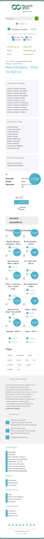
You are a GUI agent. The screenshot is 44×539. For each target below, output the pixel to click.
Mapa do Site (12, 516)
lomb (26, 360)
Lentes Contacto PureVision (17, 110)
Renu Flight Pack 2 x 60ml (31, 285)
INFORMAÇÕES (29, 50)
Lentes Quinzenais (14, 129)
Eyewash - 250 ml (13, 331)
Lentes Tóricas (12, 136)
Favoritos (14, 251)
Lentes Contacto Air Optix (17, 91)
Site (18, 534)
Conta (29, 37)
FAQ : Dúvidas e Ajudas (16, 457)
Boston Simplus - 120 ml (30, 243)
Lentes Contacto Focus (16, 100)
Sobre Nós (11, 454)
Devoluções (11, 513)
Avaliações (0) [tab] (15, 222)
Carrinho (17, 40)
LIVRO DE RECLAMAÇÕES (17, 471)
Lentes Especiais (13, 148)
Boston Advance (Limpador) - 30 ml (13, 243)
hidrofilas (10, 369)
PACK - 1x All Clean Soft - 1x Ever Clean (13, 286)
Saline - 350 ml (31, 309)
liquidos (9, 355)
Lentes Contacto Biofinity (16, 93)
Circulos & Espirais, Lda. (22, 531)
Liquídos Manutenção (21, 61)
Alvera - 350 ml (31, 331)
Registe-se (33, 34)
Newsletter (11, 501)
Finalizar (28, 40)
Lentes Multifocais (14, 139)
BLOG (9, 54)
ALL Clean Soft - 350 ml (31, 262)
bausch (19, 360)
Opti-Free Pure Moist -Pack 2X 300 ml (13, 311)
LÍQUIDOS (27, 47)
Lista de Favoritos (14, 499)
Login (9, 494)
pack (18, 369)
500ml (20, 365)
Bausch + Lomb (28, 184)
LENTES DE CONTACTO (14, 47)
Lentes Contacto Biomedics (17, 96)
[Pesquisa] (36, 18)
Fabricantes (11, 480)
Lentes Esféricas (13, 143)
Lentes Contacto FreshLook (17, 105)
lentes (30, 355)
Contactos (11, 511)
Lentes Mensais (13, 132)
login (24, 34)
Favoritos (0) (18, 37)
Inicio (7, 61)
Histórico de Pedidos (15, 497)
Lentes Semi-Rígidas (15, 146)
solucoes (28, 365)
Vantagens (11, 452)
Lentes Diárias (12, 127)
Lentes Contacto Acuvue (16, 88)
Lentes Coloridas (13, 141)
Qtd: (17, 197)
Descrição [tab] (14, 218)
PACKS (9, 50)
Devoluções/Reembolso (16, 469)
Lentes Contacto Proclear (17, 107)
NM (26, 534)
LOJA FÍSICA (28, 54)
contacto (9, 360)
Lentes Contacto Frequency (17, 103)
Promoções (11, 485)
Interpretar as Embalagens (17, 459)
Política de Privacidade (16, 466)
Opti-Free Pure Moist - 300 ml (13, 262)
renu (34, 360)
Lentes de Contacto (14, 163)
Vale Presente (12, 483)
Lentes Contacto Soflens (16, 112)
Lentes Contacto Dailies (16, 98)
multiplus (10, 365)
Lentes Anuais (12, 134)
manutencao (20, 355)
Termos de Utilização (15, 464)
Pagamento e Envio (15, 461)
